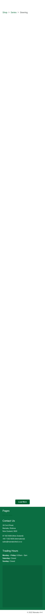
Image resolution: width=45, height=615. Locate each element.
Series (14, 12)
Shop (5, 12)
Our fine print (7, 515)
